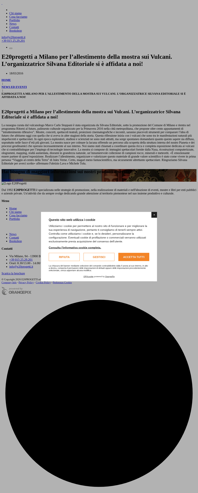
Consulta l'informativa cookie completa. (75, 247)
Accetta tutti (133, 256)
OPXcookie (89, 276)
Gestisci (99, 256)
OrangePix (110, 276)
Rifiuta (64, 256)
